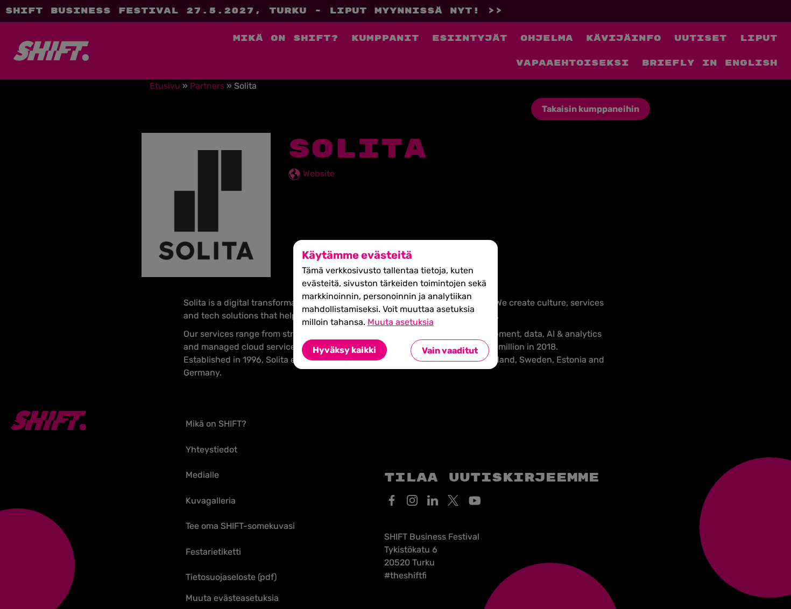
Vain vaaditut (450, 350)
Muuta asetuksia (401, 322)
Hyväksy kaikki (344, 350)
